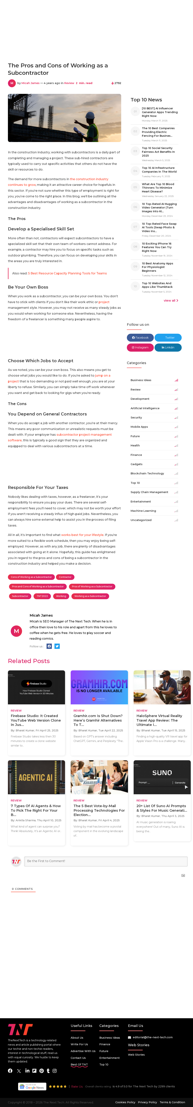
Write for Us (79, 1044)
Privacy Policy (147, 1102)
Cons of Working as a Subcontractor (31, 577)
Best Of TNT (79, 1064)
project (104, 302)
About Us (77, 1037)
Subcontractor (20, 596)
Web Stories (136, 1054)
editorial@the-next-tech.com (153, 1037)
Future (103, 1051)
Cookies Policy (125, 1102)
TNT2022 (42, 596)
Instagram (141, 347)
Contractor (65, 577)
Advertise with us (83, 1051)
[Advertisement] (96, 42)
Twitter (170, 337)
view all (169, 300)
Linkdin (169, 347)
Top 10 (103, 1064)
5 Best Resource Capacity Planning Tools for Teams (67, 273)
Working (61, 596)
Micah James (30, 83)
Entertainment (109, 1058)
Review (69, 83)
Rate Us (77, 1086)
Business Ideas (109, 1037)
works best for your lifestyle (82, 535)
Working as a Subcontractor (90, 596)
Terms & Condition (172, 1102)
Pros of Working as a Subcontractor (92, 586)
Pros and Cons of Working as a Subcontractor (38, 586)
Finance (104, 1044)
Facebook (142, 337)
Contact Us (78, 1058)
